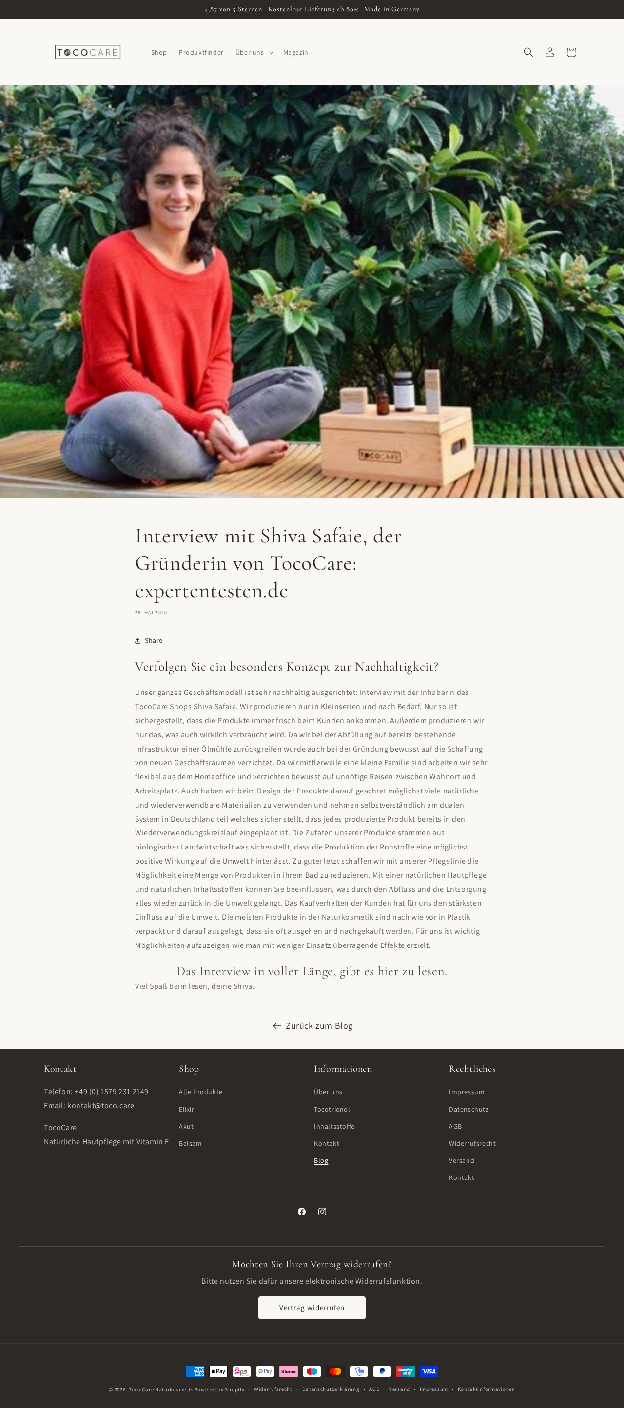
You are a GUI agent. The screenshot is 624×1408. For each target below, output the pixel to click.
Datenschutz (469, 1109)
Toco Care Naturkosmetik (161, 1389)
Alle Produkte (201, 1092)
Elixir (187, 1109)
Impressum (467, 1092)
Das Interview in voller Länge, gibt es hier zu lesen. (312, 971)
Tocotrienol (332, 1109)
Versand (461, 1160)
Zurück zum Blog (319, 1025)
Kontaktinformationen (486, 1389)
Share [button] (154, 640)
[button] (253, 52)
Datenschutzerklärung (331, 1389)
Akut (186, 1126)
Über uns (328, 1092)
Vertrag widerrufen (312, 1307)
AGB (455, 1126)
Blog (321, 1160)
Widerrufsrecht (472, 1143)
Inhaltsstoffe (334, 1126)
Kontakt (326, 1143)
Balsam (190, 1143)
